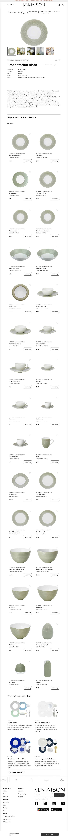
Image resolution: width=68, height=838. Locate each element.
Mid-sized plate (41, 193)
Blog (4, 805)
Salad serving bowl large (16, 569)
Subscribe (59, 794)
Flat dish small (40, 532)
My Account (21, 791)
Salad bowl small (41, 268)
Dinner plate (12, 193)
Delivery (5, 796)
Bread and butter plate (43, 231)
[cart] (59, 4)
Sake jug (38, 682)
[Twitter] (63, 803)
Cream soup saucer (15, 344)
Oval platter (12, 494)
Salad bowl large (14, 268)
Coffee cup (39, 419)
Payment (5, 799)
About (5, 791)
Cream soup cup (41, 306)
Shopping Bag (22, 794)
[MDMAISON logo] (50, 789)
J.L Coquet (23, 12)
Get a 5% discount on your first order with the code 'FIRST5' (34, 1)
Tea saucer (12, 419)
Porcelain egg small (42, 645)
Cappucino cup (40, 344)
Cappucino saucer (14, 381)
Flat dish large (40, 494)
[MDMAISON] (34, 4)
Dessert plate (13, 231)
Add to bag (49, 834)
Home (9, 12)
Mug (37, 456)
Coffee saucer (13, 456)
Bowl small (12, 645)
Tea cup (38, 381)
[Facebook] (36, 803)
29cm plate (39, 155)
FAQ (4, 810)
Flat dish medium (14, 532)
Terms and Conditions (9, 816)
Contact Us (6, 802)
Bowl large (12, 607)
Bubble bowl (12, 306)
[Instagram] (54, 803)
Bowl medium (40, 607)
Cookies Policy (7, 819)
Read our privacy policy (43, 799)
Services (5, 794)
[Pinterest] (45, 803)
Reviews (5, 808)
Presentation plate (14, 155)
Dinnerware (16, 12)
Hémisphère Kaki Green (20, 153)
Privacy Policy (7, 822)
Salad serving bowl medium (44, 569)
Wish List (20, 796)
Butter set (12, 682)
